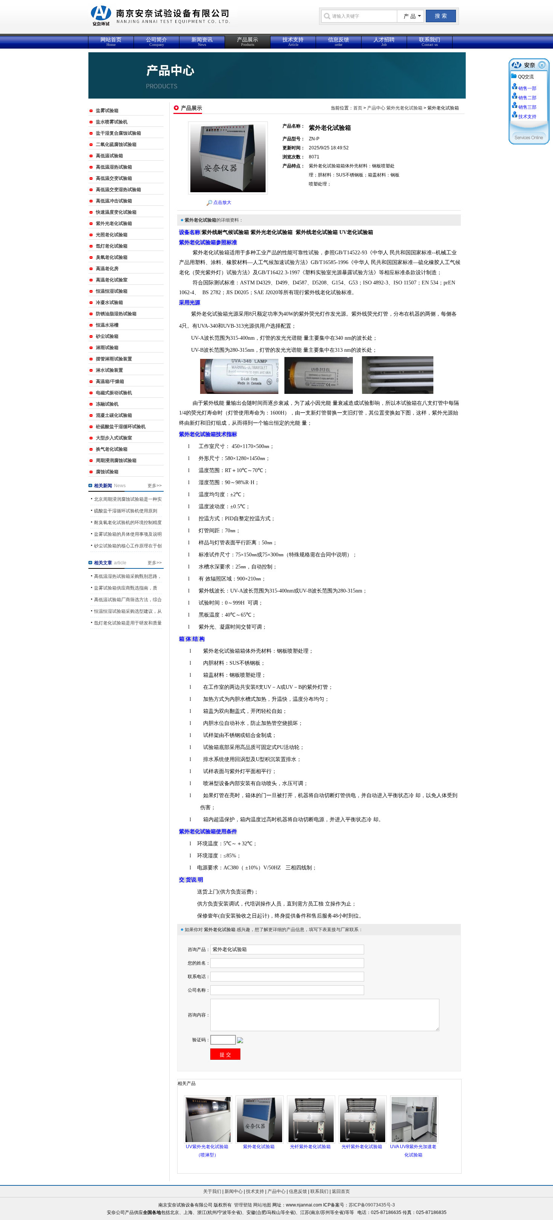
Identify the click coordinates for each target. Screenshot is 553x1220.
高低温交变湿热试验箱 (118, 189)
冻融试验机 (107, 404)
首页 (357, 108)
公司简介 (156, 42)
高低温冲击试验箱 (114, 201)
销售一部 (527, 88)
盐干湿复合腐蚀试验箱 (118, 133)
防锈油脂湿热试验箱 (116, 313)
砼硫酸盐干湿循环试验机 (121, 426)
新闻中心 (234, 1191)
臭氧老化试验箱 (112, 257)
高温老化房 (107, 268)
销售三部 (527, 107)
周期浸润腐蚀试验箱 (116, 460)
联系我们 (429, 42)
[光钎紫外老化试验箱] (311, 1119)
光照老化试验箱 (112, 234)
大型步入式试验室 (114, 438)
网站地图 (262, 1205)
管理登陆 (243, 1205)
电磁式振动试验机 (114, 392)
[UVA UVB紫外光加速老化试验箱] (414, 1119)
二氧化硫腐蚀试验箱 (116, 144)
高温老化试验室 (112, 280)
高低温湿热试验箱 (114, 167)
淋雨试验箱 (107, 347)
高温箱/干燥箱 (110, 381)
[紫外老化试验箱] (259, 1119)
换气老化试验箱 (112, 449)
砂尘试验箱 (107, 336)
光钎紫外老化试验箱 (310, 1146)
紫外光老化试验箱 (114, 223)
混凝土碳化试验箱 (114, 415)
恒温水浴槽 (107, 325)
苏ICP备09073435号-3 (372, 1205)
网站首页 (111, 42)
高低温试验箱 (109, 155)
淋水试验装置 (109, 370)
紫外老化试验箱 (259, 1146)
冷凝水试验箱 (109, 302)
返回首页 (341, 1191)
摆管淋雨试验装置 (114, 359)
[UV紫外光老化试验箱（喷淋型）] (208, 1119)
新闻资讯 (202, 42)
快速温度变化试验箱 (116, 212)
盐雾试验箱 (107, 110)
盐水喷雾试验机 (112, 122)
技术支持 (293, 42)
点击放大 (222, 202)
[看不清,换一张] (240, 1039)
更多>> (154, 485)
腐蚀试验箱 (107, 471)
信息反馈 (338, 42)
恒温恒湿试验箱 (112, 291)
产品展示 (247, 42)
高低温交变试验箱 (114, 178)
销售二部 (527, 97)
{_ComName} (197, 20)
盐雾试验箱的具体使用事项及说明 (128, 534)
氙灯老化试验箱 (112, 246)
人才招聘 (384, 42)
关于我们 (212, 1191)
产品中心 (376, 108)
